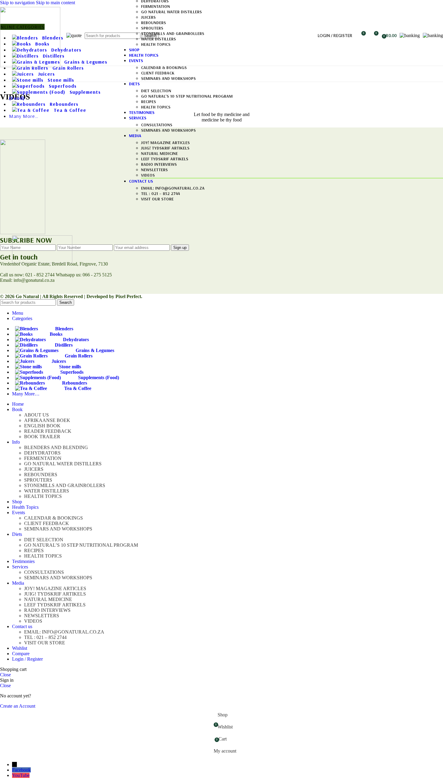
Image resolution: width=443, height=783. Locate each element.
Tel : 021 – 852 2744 (160, 193)
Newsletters (154, 169)
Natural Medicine (159, 153)
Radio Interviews (159, 164)
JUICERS (148, 17)
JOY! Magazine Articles (165, 142)
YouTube (21, 775)
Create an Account (17, 706)
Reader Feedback (47, 431)
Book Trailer (42, 436)
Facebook (21, 769)
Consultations (156, 124)
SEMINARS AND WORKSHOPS (168, 78)
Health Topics (156, 44)
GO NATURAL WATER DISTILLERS (171, 11)
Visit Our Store (157, 199)
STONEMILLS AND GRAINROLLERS (172, 33)
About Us (36, 414)
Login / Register (27, 659)
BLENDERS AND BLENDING (56, 447)
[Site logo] (30, 65)
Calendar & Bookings (164, 67)
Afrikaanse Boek (47, 420)
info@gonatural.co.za (33, 280)
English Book (42, 425)
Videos (148, 175)
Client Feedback (157, 73)
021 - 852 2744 (40, 274)
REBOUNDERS (153, 22)
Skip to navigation (18, 2)
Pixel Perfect (128, 296)
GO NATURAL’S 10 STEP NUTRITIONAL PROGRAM (187, 96)
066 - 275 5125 (97, 274)
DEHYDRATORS (42, 452)
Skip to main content (55, 2)
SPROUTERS (152, 28)
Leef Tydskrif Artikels (164, 159)
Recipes (148, 101)
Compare (21, 653)
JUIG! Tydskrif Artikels (165, 148)
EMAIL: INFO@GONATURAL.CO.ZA (173, 188)
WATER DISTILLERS (158, 39)
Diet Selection (156, 90)
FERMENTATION (155, 6)
